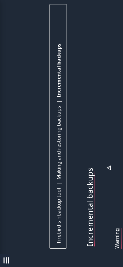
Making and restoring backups (58, 142)
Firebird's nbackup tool (58, 215)
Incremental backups (58, 70)
